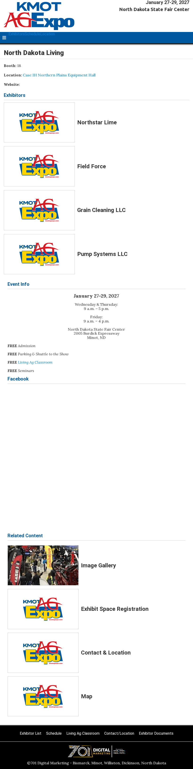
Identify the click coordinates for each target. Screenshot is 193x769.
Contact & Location (106, 652)
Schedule (32, 34)
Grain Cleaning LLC (101, 210)
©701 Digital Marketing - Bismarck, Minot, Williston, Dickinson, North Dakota (96, 763)
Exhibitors (16, 34)
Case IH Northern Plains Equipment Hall (59, 75)
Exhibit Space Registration (115, 609)
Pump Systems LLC (102, 254)
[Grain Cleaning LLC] (39, 210)
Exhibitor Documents (156, 733)
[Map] (43, 696)
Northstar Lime (97, 122)
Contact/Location (119, 733)
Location (47, 34)
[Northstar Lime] (39, 122)
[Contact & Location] (43, 653)
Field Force (91, 166)
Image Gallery (98, 565)
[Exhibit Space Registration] (43, 609)
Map (86, 696)
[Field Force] (39, 166)
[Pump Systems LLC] (39, 254)
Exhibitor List (30, 733)
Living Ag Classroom (35, 362)
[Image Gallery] (43, 565)
